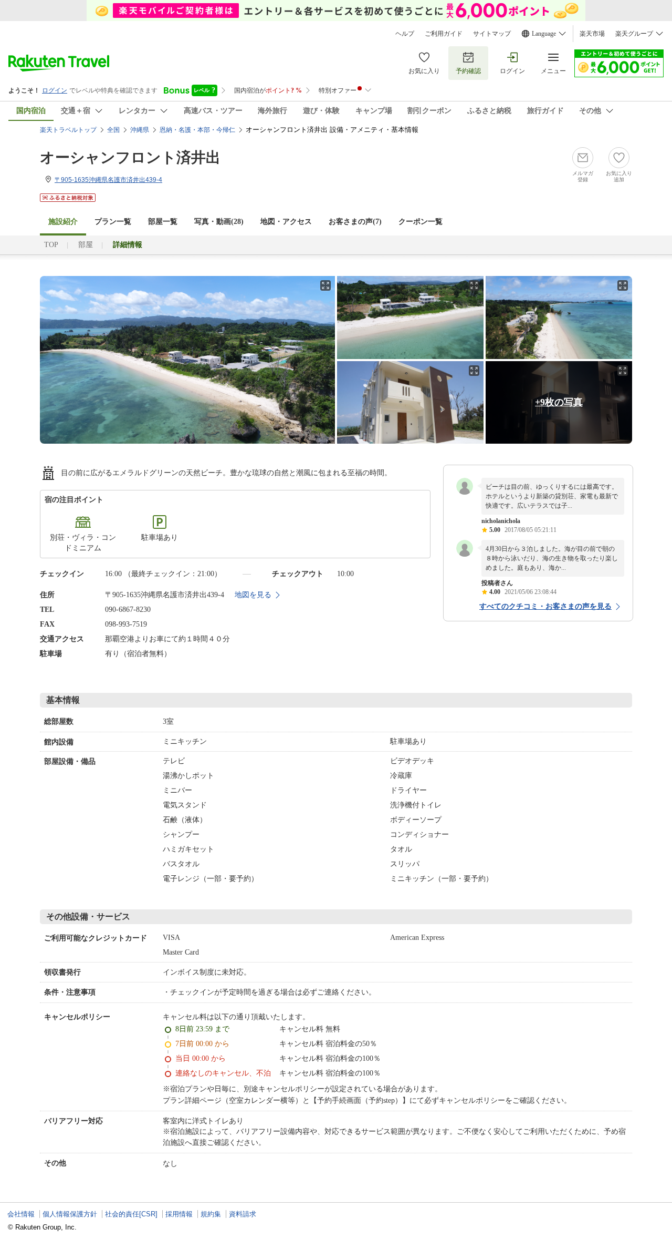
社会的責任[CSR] (131, 1214)
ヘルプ (404, 33)
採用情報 (179, 1214)
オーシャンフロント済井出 (130, 157)
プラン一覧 (112, 222)
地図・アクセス (286, 222)
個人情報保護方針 (70, 1214)
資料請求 (242, 1214)
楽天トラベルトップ (68, 130)
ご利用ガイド (444, 33)
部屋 (85, 245)
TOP (51, 245)
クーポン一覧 (420, 222)
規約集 (211, 1214)
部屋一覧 (162, 222)
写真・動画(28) (219, 222)
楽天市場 (592, 33)
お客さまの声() (355, 222)
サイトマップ (492, 33)
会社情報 (21, 1214)
